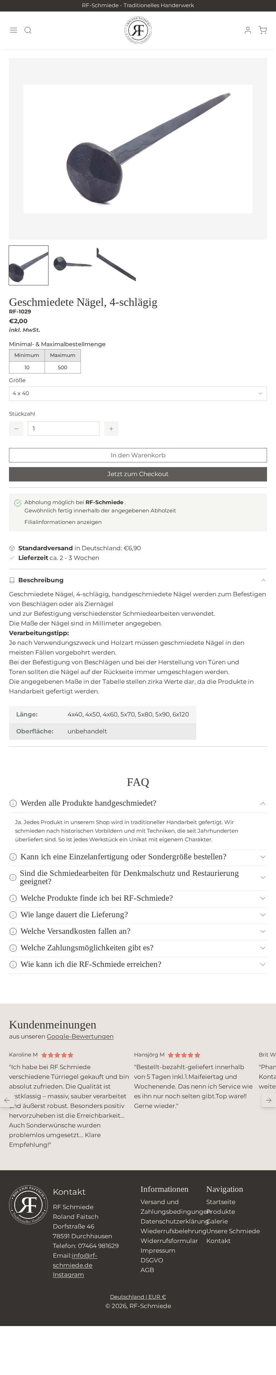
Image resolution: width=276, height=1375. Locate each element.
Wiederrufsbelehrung (174, 1231)
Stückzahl (22, 414)
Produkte (220, 1211)
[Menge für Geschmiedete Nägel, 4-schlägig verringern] (16, 428)
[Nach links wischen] (7, 1100)
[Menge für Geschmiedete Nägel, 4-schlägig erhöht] (111, 428)
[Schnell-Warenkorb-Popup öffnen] (262, 30)
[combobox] (138, 393)
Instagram (68, 1274)
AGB (147, 1270)
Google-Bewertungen (80, 1036)
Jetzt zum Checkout (138, 474)
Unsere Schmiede (233, 1231)
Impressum (158, 1250)
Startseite (220, 1202)
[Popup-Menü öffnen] (13, 30)
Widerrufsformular (169, 1240)
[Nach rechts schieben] (269, 1100)
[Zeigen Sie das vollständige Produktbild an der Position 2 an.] (72, 265)
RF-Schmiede (150, 1306)
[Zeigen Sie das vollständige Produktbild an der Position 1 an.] (28, 265)
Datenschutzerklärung (175, 1221)
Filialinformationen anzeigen (63, 522)
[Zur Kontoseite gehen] (248, 30)
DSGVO (152, 1260)
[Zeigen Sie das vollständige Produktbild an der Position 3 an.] (116, 265)
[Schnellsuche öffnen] (28, 30)
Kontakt (218, 1240)
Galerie (217, 1221)
